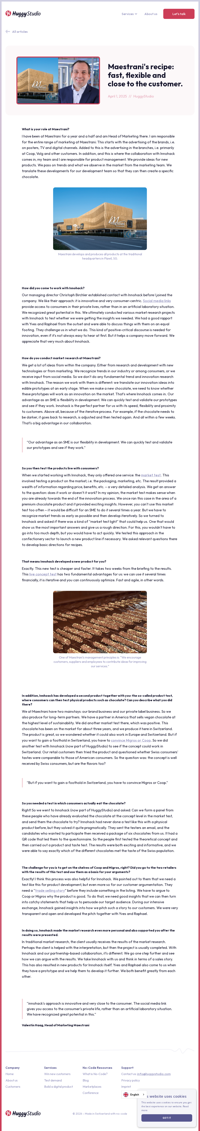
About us (150, 14)
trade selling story (50, 890)
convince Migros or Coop (131, 740)
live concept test (43, 574)
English (134, 1094)
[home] (23, 14)
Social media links (157, 301)
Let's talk (179, 14)
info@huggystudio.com (154, 1074)
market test (151, 475)
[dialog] (167, 1108)
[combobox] (134, 1094)
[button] (130, 14)
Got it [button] (167, 1117)
